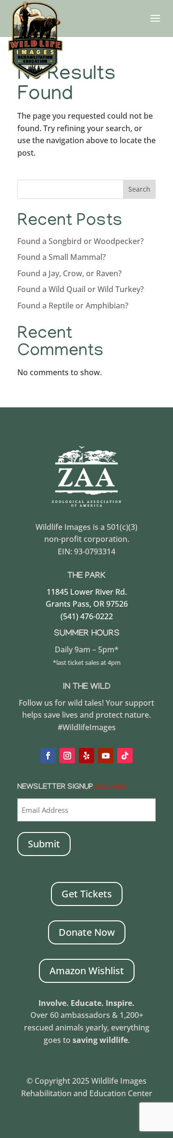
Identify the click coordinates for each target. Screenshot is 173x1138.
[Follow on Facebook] (48, 755)
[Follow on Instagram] (67, 755)
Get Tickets (87, 893)
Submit (44, 843)
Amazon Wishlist (86, 970)
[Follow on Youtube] (105, 755)
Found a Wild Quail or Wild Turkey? (80, 289)
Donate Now (87, 932)
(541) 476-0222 (87, 616)
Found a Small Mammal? (62, 257)
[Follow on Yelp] (86, 755)
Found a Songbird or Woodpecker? (80, 241)
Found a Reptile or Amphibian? (72, 305)
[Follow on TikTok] (125, 755)
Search (139, 189)
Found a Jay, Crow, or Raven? (69, 273)
